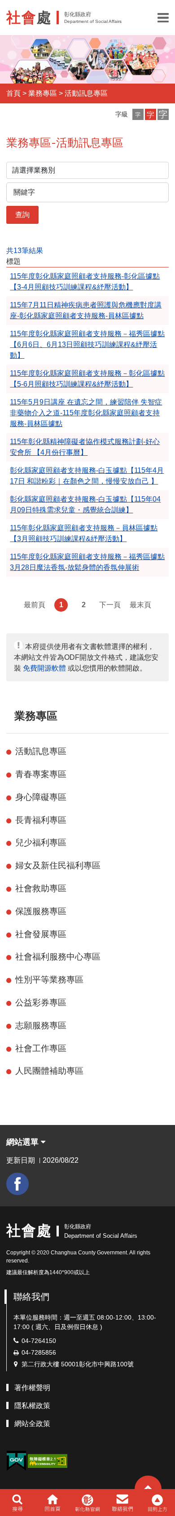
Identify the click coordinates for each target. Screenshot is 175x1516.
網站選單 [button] (23, 1142)
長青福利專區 (40, 820)
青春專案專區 (40, 774)
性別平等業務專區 (49, 979)
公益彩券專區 (40, 1002)
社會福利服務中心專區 (58, 956)
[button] (163, 17)
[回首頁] (52, 1502)
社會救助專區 (40, 888)
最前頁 (34, 605)
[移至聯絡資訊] (123, 1502)
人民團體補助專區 (49, 1071)
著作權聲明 (32, 1388)
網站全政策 (32, 1423)
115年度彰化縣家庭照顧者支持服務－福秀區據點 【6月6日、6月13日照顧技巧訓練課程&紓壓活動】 (87, 344)
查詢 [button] (22, 214)
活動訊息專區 (86, 93)
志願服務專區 (40, 1025)
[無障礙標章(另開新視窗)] (47, 1460)
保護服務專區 (40, 911)
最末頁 (140, 605)
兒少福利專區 (40, 842)
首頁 (13, 93)
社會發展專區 (40, 934)
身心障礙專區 (40, 797)
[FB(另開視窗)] (17, 1184)
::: (10, 715)
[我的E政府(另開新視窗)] (16, 1461)
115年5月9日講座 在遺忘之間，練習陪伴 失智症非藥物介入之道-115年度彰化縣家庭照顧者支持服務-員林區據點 (86, 412)
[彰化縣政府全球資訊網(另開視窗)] (87, 1502)
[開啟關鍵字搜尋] (17, 1502)
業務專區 (42, 93)
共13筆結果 (24, 250)
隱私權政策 (32, 1405)
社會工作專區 (40, 1048)
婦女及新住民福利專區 (58, 865)
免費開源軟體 (44, 668)
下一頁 (110, 605)
